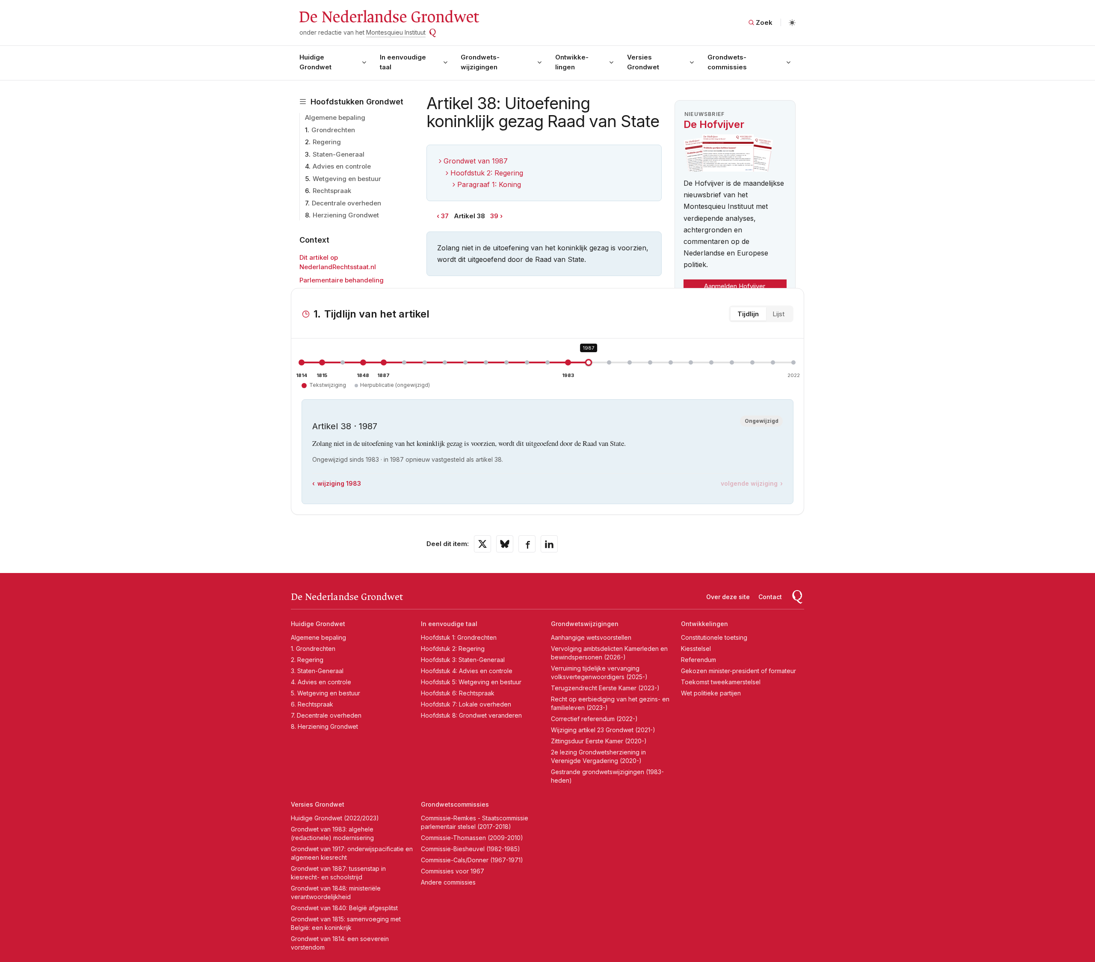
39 (494, 216)
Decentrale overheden (346, 203)
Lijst (778, 314)
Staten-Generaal (338, 154)
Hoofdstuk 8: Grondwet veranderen (471, 715)
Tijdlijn (748, 314)
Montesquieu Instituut (396, 32)
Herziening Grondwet (346, 215)
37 (445, 216)
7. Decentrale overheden (326, 715)
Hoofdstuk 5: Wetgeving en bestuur (471, 682)
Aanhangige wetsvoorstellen (591, 637)
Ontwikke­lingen (572, 62)
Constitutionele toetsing (714, 637)
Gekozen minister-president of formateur (738, 670)
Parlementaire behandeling (341, 280)
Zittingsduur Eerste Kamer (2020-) (599, 741)
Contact (770, 596)
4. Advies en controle (321, 682)
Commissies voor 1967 (452, 871)
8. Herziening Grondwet (324, 726)
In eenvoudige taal (403, 62)
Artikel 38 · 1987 (344, 426)
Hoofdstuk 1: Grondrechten (459, 637)
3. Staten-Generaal (317, 670)
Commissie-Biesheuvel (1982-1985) (470, 848)
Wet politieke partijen (711, 693)
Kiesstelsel (696, 648)
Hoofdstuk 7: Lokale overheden (466, 704)
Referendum (698, 659)
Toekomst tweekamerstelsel (721, 682)
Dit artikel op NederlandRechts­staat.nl (337, 262)
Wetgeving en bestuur (347, 179)
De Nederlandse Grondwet (389, 17)
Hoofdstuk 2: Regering (486, 173)
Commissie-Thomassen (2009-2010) (472, 837)
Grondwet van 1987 (476, 161)
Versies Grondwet (643, 62)
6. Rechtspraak (312, 704)
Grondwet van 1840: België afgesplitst (344, 908)
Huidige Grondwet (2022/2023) (335, 818)
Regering (327, 142)
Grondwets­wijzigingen (480, 62)
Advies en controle (342, 166)
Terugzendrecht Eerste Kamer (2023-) (605, 688)
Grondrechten (333, 130)
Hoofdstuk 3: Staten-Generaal (463, 659)
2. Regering (307, 659)
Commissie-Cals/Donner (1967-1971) (472, 860)
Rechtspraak (332, 191)
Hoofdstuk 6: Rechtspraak (457, 693)
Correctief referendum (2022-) (594, 718)
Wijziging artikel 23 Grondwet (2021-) (603, 729)
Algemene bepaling (335, 117)
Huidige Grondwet (315, 62)
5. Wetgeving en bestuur (325, 693)
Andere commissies (448, 882)
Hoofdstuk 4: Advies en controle (466, 670)
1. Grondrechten (313, 648)
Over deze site (728, 596)
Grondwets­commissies (727, 62)
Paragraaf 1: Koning (489, 184)
